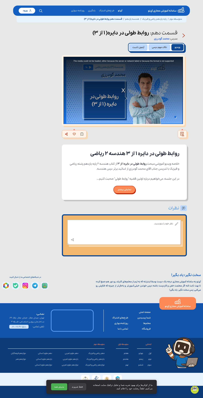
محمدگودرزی (161, 39)
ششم (140, 365)
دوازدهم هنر (24, 359)
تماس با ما (123, 328)
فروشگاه (146, 328)
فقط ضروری (77, 386)
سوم (149, 365)
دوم (149, 359)
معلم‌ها (147, 323)
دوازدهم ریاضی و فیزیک (102, 365)
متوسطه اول (123, 344)
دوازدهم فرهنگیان (24, 353)
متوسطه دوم (176, 19)
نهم (127, 365)
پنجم (141, 359)
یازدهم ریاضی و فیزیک (102, 359)
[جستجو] (40, 10)
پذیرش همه (59, 386)
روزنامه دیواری (78, 10)
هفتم (126, 353)
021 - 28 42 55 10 (18, 327)
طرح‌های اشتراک (106, 10)
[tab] (177, 47)
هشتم (125, 359)
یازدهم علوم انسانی (50, 359)
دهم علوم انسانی (50, 353)
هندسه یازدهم (132, 19)
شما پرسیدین (144, 317)
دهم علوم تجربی (76, 353)
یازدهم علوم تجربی (76, 359)
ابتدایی (148, 344)
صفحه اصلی (145, 312)
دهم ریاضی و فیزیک (102, 353)
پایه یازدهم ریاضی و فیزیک (154, 19)
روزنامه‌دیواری (121, 323)
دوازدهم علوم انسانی (50, 365)
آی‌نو (120, 10)
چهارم (141, 353)
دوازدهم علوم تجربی (76, 365)
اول (150, 353)
